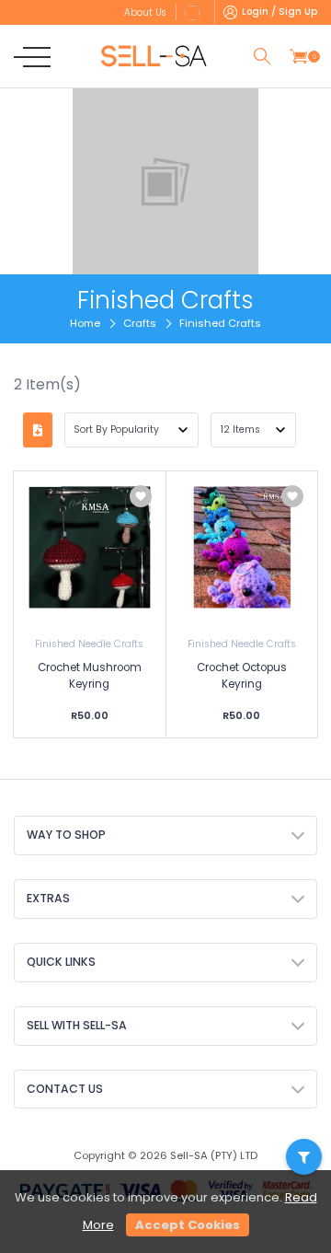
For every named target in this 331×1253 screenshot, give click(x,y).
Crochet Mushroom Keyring (90, 675)
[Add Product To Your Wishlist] (141, 496)
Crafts (139, 323)
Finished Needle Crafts (89, 644)
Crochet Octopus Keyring (242, 675)
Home (85, 323)
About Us (145, 12)
